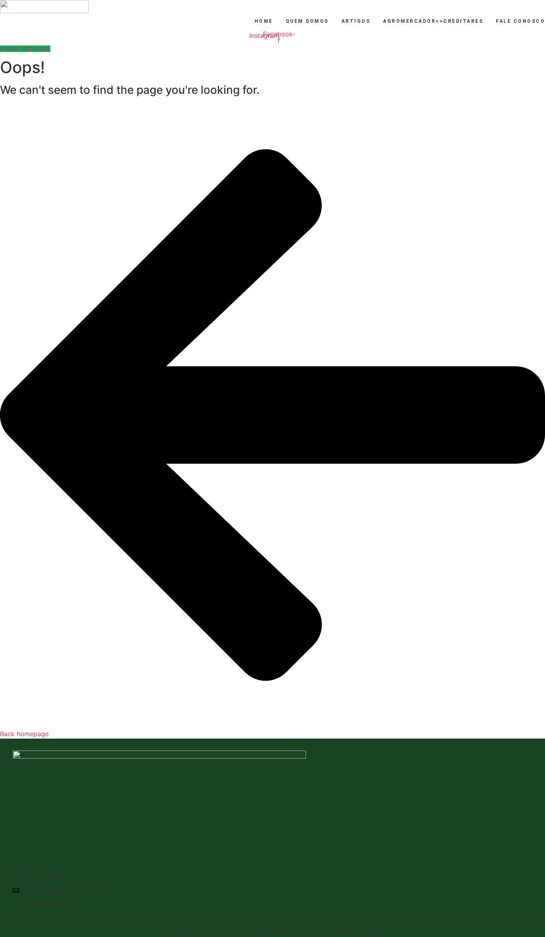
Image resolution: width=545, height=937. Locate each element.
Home (264, 21)
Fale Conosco (520, 21)
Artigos (356, 21)
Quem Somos (307, 21)
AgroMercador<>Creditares (433, 21)
